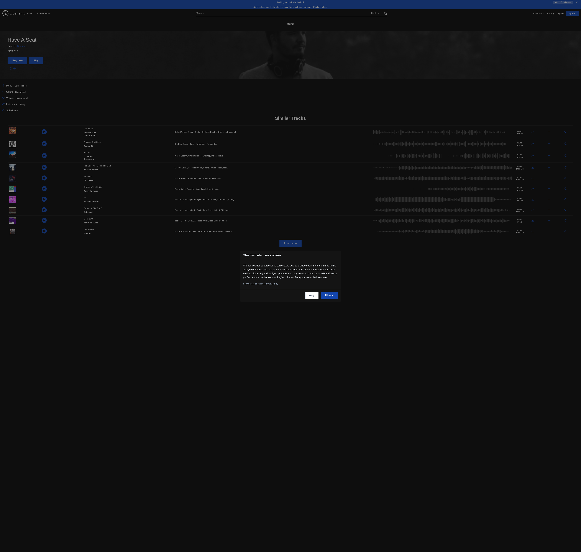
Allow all (329, 295)
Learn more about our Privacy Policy (260, 284)
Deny (312, 295)
